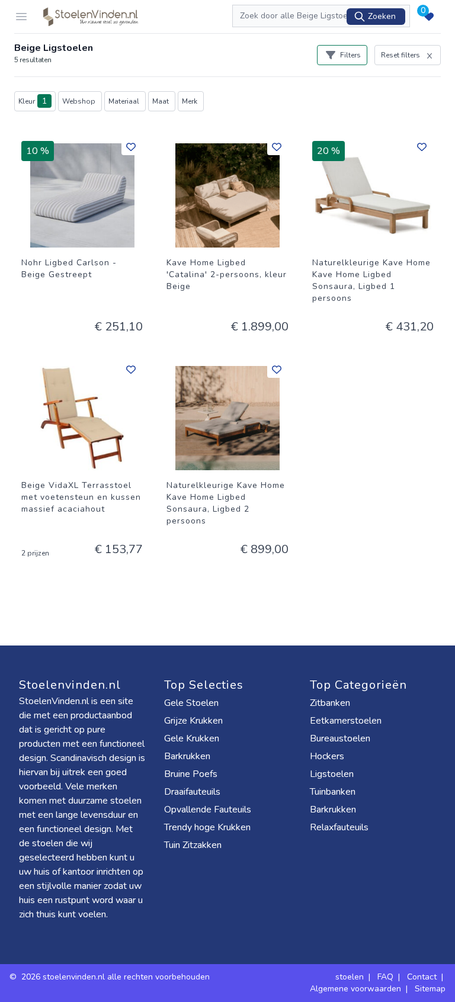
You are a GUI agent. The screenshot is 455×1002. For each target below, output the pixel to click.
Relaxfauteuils (339, 827)
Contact (422, 976)
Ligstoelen (332, 774)
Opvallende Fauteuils (207, 809)
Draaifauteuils (192, 791)
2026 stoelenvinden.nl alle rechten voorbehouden (116, 976)
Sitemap (430, 988)
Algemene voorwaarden (355, 988)
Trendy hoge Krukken (207, 827)
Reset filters (400, 55)
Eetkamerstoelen (346, 720)
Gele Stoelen (191, 702)
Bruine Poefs (190, 774)
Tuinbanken (332, 791)
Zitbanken (330, 702)
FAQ (385, 976)
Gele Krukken (191, 738)
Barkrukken (187, 756)
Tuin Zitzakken (193, 845)
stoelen (349, 976)
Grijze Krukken (193, 720)
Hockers (327, 756)
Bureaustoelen (340, 738)
